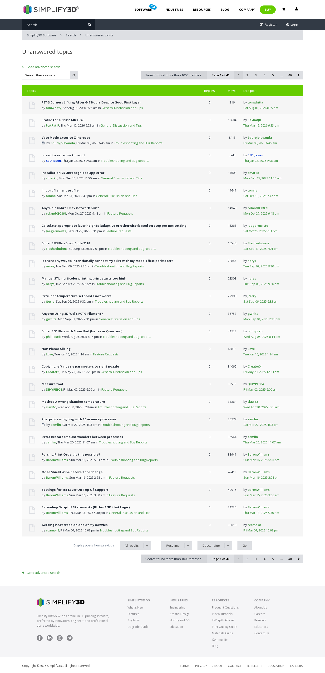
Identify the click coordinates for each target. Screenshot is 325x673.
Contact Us (261, 633)
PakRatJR (52, 125)
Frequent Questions (225, 607)
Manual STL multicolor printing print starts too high (84, 278)
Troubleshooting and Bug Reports (138, 143)
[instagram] (60, 640)
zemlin (56, 424)
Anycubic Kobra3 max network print (70, 208)
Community (219, 640)
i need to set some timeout (63, 155)
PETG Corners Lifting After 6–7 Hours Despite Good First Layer (91, 102)
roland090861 (56, 213)
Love (49, 354)
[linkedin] (50, 640)
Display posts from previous (106, 545)
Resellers (260, 620)
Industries (174, 9)
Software (145, 8)
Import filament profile (60, 190)
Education (176, 627)
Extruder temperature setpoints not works (76, 296)
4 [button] (264, 75)
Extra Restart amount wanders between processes (82, 437)
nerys (50, 266)
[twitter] (70, 640)
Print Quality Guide (224, 627)
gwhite (51, 319)
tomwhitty (53, 108)
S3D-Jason (53, 160)
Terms (185, 665)
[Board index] (50, 9)
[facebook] (40, 640)
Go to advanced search (43, 67)
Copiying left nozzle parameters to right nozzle (80, 366)
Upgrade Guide (138, 627)
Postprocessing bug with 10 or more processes (79, 419)
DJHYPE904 (54, 389)
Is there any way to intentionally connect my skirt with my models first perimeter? (107, 261)
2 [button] (247, 75)
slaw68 (51, 407)
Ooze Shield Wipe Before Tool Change (72, 472)
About (217, 665)
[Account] (296, 9)
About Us (260, 607)
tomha (51, 196)
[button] (298, 75)
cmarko (51, 178)
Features (133, 614)
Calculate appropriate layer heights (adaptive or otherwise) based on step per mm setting (114, 225)
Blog (225, 9)
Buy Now (133, 620)
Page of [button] (220, 75)
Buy (268, 9)
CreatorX (52, 372)
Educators (261, 627)
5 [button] (273, 75)
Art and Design (180, 614)
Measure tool (52, 384)
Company (247, 9)
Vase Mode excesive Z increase (66, 137)
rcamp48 (52, 530)
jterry (50, 301)
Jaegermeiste (56, 231)
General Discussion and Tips (122, 108)
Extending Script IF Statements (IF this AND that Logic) (86, 507)
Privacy (201, 665)
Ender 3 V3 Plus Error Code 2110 (66, 243)
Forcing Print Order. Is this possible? (71, 454)
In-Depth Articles (223, 620)
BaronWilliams (57, 460)
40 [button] (290, 75)
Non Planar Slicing (56, 349)
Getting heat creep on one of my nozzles (75, 525)
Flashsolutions (56, 248)
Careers (259, 614)
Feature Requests (120, 213)
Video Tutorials (222, 614)
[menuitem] (292, 24)
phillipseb (53, 336)
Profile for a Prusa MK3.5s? (63, 120)
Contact (234, 665)
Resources (202, 9)
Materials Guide (222, 633)
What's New (135, 607)
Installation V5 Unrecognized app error (73, 173)
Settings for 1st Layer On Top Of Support (75, 489)
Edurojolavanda (63, 143)
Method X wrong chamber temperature (73, 401)
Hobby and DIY (180, 620)
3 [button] (256, 75)
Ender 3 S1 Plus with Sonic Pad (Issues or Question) (82, 331)
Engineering (177, 607)
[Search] (89, 24)
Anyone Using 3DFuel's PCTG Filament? (72, 313)
